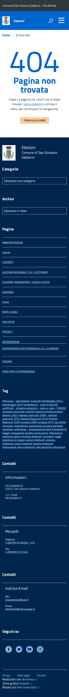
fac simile (60, 422)
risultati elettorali (31, 436)
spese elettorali (23, 444)
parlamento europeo (40, 426)
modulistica (21, 426)
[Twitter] (19, 650)
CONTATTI (7, 262)
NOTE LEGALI (10, 312)
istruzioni (7, 426)
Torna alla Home (34, 120)
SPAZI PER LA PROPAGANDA (18, 371)
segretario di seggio (13, 440)
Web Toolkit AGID (26, 687)
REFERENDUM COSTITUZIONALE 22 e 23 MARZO (30, 348)
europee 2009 (29, 422)
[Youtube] (29, 650)
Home (6, 35)
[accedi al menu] (61, 20)
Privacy (6, 675)
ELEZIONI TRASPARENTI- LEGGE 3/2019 (25, 282)
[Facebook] (8, 650)
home (5, 302)
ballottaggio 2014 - (53, 401)
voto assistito (44, 447)
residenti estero (11, 436)
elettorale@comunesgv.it (20, 609)
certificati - (8, 408)
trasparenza (9, 447)
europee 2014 (46, 422)
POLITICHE (8, 322)
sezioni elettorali (35, 440)
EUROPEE (8, 292)
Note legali (23, 675)
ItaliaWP (24, 683)
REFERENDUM (10, 342)
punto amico (41, 433)
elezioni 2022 (10, 415)
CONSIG (61, 408)
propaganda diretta (22, 433)
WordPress (28, 679)
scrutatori (48, 436)
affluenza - (8, 401)
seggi (58, 436)
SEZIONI (7, 361)
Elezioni (19, 20)
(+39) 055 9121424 (16, 552)
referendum (56, 433)
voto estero (58, 447)
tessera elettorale (43, 444)
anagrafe (36, 401)
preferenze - (21, 429)
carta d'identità (49, 405)
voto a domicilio (26, 447)
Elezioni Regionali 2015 (34, 419)
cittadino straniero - (27, 408)
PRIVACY (7, 332)
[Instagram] (40, 650)
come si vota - (48, 408)
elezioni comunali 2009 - (33, 415)
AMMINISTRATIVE (12, 242)
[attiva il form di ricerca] (51, 21)
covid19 (29, 411)
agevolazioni (23, 401)
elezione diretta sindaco (49, 411)
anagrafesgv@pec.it (17, 600)
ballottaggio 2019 (12, 405)
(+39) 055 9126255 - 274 (20, 543)
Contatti (41, 675)
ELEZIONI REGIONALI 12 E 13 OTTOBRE (25, 272)
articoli (6, 252)
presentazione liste (40, 429)
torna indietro (32, 104)
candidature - (31, 405)
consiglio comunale (13, 411)
